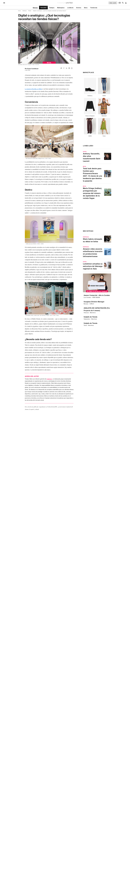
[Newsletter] (119, 3)
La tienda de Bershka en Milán (33, 89)
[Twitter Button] (61, 68)
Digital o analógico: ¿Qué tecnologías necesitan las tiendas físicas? (49, 10)
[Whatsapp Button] (71, 68)
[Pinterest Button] (69, 68)
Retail (29, 10)
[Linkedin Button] (66, 68)
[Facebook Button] (64, 68)
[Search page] (122, 3)
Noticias (25, 10)
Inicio (19, 10)
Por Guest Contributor (32, 68)
